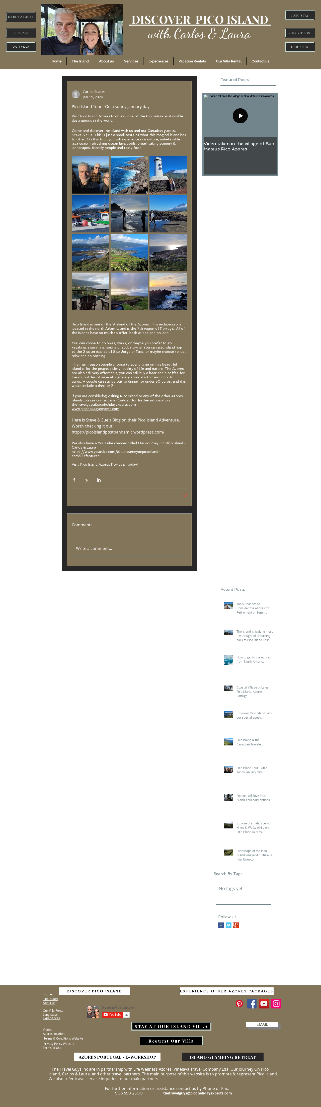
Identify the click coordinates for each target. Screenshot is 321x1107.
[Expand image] (90, 175)
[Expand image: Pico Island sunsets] (168, 291)
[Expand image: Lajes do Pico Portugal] (90, 252)
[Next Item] (268, 116)
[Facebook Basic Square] (221, 925)
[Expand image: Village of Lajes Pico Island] (168, 213)
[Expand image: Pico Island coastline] (129, 175)
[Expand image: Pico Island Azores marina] (90, 213)
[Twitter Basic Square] (228, 925)
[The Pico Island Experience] (239, 1003)
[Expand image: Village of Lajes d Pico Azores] (129, 213)
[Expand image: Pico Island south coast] (168, 252)
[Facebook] (252, 1003)
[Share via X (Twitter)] (86, 480)
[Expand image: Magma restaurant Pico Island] (90, 291)
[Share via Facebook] (74, 480)
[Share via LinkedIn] (98, 480)
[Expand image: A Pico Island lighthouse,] (168, 175)
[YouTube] (264, 1003)
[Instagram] (276, 1003)
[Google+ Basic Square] (236, 925)
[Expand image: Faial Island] (129, 291)
